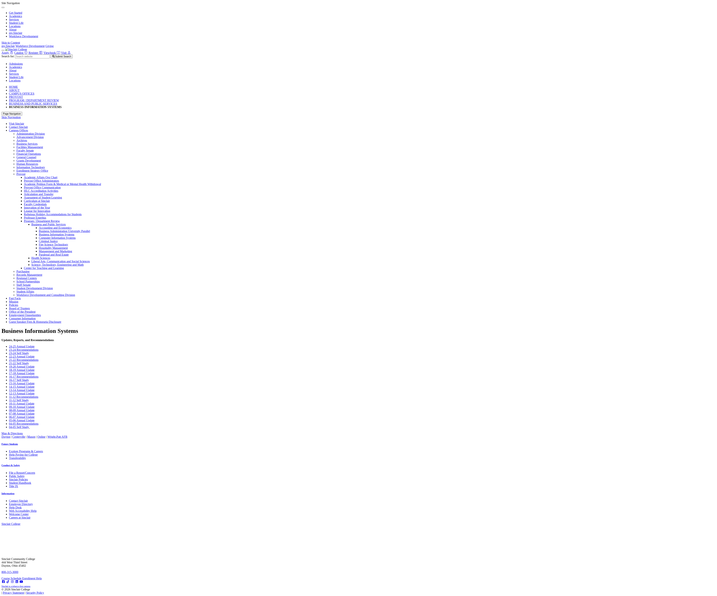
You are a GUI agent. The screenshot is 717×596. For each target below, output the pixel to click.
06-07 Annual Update (22, 417)
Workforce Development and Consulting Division (45, 295)
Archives (21, 140)
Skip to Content (10, 42)
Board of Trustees (19, 308)
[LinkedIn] (17, 581)
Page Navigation (12, 113)
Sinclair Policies (18, 479)
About (12, 29)
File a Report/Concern (22, 472)
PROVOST (16, 97)
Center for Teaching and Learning (44, 268)
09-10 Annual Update (22, 406)
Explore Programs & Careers (26, 451)
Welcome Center (19, 514)
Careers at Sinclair (19, 517)
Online (41, 436)
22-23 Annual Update (22, 356)
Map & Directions (12, 433)
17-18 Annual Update (22, 373)
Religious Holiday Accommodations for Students (53, 214)
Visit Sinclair (16, 123)
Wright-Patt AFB (57, 436)
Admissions (16, 63)
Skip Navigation (11, 117)
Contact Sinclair (18, 127)
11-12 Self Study (19, 400)
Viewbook (50, 52)
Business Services (27, 143)
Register (34, 52)
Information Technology (30, 167)
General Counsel (26, 157)
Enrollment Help (32, 578)
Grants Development (28, 160)
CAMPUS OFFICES (21, 93)
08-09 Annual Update (22, 410)
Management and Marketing (55, 251)
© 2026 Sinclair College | (22, 591)
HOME (13, 86)
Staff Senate (23, 284)
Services (14, 19)
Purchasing (23, 271)
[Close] (2, 7)
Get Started (15, 12)
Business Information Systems (56, 234)
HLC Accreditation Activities (41, 190)
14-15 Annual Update (22, 386)
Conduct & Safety (10, 465)
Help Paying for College (23, 454)
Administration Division (30, 133)
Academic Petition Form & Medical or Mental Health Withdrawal (62, 184)
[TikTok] (8, 581)
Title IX (13, 486)
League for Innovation (37, 211)
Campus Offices (18, 130)
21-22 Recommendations (23, 359)
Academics (15, 16)
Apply (5, 52)
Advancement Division (30, 137)
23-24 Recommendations (23, 349)
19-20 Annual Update (22, 366)
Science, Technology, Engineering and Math (57, 264)
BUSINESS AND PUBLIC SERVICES (33, 103)
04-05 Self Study (19, 427)
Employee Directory (21, 504)
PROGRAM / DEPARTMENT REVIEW (34, 100)
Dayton (5, 436)
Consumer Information (22, 318)
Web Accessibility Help (23, 510)
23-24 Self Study (19, 353)
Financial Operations (28, 153)
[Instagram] (12, 581)
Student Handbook (20, 482)
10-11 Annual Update (21, 403)
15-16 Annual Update (22, 383)
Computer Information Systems (57, 237)
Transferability (17, 458)
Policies (13, 305)
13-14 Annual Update (22, 390)
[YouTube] (21, 581)
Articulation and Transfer (38, 194)
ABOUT (14, 90)
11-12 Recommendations (23, 396)
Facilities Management (29, 147)
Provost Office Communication (42, 187)
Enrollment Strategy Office (32, 170)
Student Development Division (34, 288)
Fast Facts (15, 298)
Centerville (18, 436)
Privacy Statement (13, 592)
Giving (49, 46)
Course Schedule (11, 578)
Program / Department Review (42, 221)
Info (7, 493)
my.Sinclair (15, 33)
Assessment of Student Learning (43, 197)
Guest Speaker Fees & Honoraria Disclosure (35, 321)
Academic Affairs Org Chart (40, 177)
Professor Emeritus (35, 217)
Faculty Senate (25, 150)
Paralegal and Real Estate (54, 254)
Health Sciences (40, 258)
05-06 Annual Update (22, 420)
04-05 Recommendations (23, 423)
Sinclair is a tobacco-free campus (15, 586)
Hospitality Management (53, 247)
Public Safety (17, 476)
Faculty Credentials (35, 204)
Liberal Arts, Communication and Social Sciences (60, 261)
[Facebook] (3, 581)
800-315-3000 (9, 572)
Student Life (16, 22)
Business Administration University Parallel (64, 231)
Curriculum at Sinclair (37, 200)
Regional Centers (26, 278)
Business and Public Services (48, 224)
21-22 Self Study (19, 363)
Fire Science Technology (53, 244)
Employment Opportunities (25, 315)
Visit (64, 52)
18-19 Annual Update (22, 370)
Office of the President (22, 311)
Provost (20, 174)
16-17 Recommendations (23, 376)
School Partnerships (28, 281)
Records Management (29, 274)
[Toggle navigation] (2, 50)
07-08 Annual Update (22, 413)
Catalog (19, 52)
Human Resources (27, 164)
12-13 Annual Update (22, 393)
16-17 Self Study (19, 380)
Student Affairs (25, 291)
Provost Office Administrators (41, 180)
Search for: (7, 56)
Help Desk (15, 507)
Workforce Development (23, 36)
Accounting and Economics (55, 227)
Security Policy (35, 592)
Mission (13, 301)
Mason (31, 436)
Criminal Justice (48, 241)
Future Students (9, 444)
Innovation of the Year (37, 207)
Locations (15, 26)
